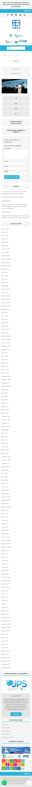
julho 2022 (4, 393)
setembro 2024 (6, 306)
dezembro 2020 (6, 456)
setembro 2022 (6, 386)
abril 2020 (4, 483)
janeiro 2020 (5, 493)
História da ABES (6, 727)
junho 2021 (5, 436)
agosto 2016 (5, 631)
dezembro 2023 (6, 336)
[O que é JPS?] (16, 692)
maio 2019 (5, 520)
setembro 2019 (6, 507)
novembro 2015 (6, 661)
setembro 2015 (6, 668)
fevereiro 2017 (6, 611)
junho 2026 (5, 235)
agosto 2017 (5, 590)
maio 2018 (5, 560)
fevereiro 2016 (6, 651)
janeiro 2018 (5, 574)
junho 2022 (5, 396)
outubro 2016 (5, 624)
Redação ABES (17, 73)
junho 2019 (5, 517)
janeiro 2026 (5, 252)
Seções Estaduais (6, 731)
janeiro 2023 (5, 373)
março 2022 (5, 406)
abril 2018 (4, 564)
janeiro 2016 (5, 654)
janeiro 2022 (5, 413)
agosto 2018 (5, 550)
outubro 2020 (5, 463)
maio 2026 (5, 239)
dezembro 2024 (6, 296)
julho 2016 (4, 634)
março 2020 (5, 487)
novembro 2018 (6, 540)
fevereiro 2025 (6, 289)
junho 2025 (5, 276)
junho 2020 (5, 477)
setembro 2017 (6, 587)
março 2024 (5, 326)
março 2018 (5, 567)
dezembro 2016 (6, 617)
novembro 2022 (6, 379)
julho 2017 (4, 594)
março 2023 (5, 366)
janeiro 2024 (5, 333)
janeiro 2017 (5, 614)
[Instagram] (16, 15)
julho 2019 (4, 513)
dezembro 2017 (6, 577)
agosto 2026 (5, 229)
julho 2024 (4, 312)
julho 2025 (4, 272)
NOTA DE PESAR (6, 201)
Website (6, 171)
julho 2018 (4, 554)
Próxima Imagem (16, 123)
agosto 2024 (5, 309)
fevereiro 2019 (6, 530)
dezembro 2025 (6, 255)
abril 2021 (4, 443)
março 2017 (5, 607)
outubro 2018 (5, 544)
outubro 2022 (5, 383)
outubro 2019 (5, 503)
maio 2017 (5, 601)
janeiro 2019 (5, 534)
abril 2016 (4, 644)
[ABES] (16, 24)
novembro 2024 (6, 299)
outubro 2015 (5, 664)
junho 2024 (5, 316)
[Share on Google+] (16, 114)
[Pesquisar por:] (16, 48)
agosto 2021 (5, 430)
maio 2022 (5, 400)
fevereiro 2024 (6, 329)
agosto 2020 (5, 470)
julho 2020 (4, 473)
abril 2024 (4, 323)
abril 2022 (4, 403)
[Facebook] (8, 15)
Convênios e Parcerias (7, 737)
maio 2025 (5, 279)
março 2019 (5, 527)
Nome (6, 161)
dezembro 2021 (6, 416)
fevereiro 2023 (6, 369)
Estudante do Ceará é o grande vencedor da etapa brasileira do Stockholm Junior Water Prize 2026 (16, 216)
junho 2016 (5, 637)
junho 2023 (5, 356)
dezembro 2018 (6, 537)
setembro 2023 (6, 346)
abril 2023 (4, 363)
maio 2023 (5, 359)
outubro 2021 (5, 423)
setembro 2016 (6, 627)
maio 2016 (5, 641)
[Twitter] (12, 15)
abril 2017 (4, 604)
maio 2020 (5, 480)
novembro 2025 (6, 259)
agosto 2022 (5, 389)
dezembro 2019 (6, 497)
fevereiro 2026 (6, 249)
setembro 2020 (6, 466)
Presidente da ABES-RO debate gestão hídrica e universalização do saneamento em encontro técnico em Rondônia (15, 206)
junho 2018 (5, 557)
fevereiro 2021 (6, 450)
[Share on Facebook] (16, 98)
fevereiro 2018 (6, 570)
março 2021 (5, 446)
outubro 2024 (5, 302)
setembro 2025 (6, 266)
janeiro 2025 (5, 292)
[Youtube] (20, 15)
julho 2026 (4, 232)
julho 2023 (4, 353)
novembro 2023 (6, 339)
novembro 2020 (6, 460)
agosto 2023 (5, 349)
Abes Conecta (5, 734)
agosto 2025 (5, 269)
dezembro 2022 (6, 376)
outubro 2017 (5, 584)
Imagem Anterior (16, 121)
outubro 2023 (5, 343)
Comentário (7, 148)
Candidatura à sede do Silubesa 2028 (12, 197)
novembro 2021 (6, 420)
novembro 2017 (6, 580)
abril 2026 (4, 242)
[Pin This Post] (16, 109)
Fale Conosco (5, 724)
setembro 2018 (6, 547)
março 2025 (5, 286)
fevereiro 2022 (6, 410)
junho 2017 (5, 597)
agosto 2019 (5, 510)
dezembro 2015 (6, 657)
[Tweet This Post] (16, 103)
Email (5, 166)
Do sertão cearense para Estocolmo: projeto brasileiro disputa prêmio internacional (14, 192)
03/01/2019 (17, 69)
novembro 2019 (6, 500)
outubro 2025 (5, 262)
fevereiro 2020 (6, 490)
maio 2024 (5, 319)
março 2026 (5, 245)
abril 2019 (4, 523)
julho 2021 (4, 433)
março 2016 (5, 647)
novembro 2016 (6, 621)
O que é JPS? (16, 696)
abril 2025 (4, 282)
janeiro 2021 (5, 453)
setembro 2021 (6, 426)
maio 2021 (5, 440)
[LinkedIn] (24, 15)
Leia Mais (16, 714)
